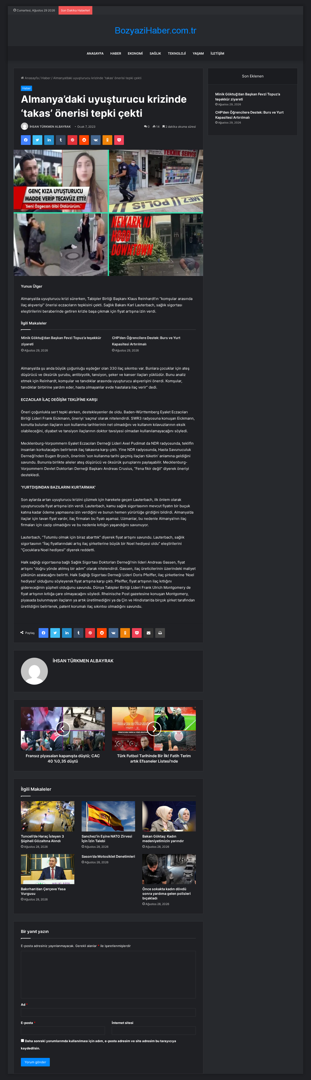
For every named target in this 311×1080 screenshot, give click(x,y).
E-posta (28, 1023)
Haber (115, 53)
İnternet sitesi (122, 1023)
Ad (24, 1004)
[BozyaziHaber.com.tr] (155, 30)
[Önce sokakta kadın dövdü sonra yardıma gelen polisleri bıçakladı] (169, 869)
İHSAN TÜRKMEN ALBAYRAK (50, 126)
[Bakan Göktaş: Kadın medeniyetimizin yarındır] (169, 816)
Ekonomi (135, 53)
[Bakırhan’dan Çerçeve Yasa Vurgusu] (47, 869)
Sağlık (155, 53)
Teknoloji (177, 53)
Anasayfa (95, 53)
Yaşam (198, 53)
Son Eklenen (253, 76)
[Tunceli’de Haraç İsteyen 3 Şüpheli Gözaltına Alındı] (47, 816)
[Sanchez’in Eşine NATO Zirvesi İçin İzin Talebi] (108, 816)
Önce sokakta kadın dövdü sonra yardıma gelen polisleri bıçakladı (166, 893)
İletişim (217, 53)
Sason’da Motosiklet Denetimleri (108, 856)
